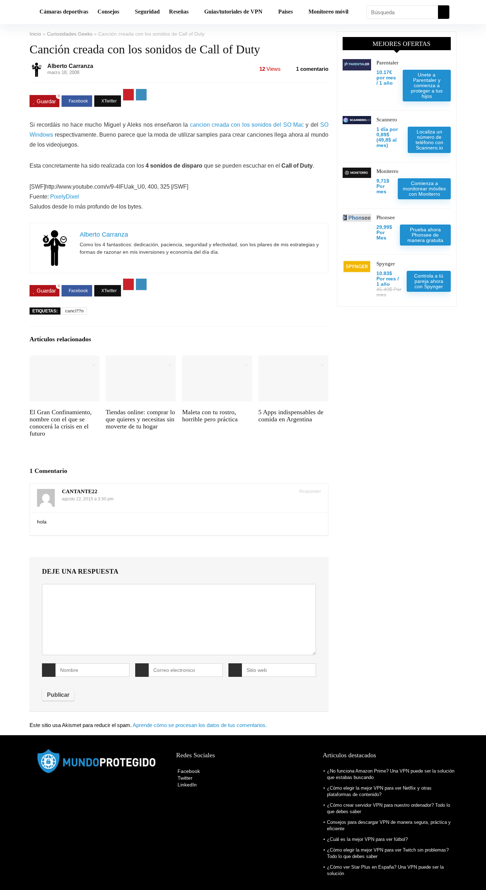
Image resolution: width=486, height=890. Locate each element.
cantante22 (79, 491)
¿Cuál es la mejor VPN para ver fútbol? (367, 839)
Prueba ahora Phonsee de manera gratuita (425, 235)
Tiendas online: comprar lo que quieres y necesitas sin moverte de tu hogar (140, 419)
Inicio (35, 34)
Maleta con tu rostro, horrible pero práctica (210, 416)
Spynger (385, 264)
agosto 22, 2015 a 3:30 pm (87, 498)
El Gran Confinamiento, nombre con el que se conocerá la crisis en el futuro (61, 423)
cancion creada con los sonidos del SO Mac (247, 125)
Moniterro (387, 171)
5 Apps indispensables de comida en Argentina (290, 416)
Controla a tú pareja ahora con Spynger (428, 281)
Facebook (188, 771)
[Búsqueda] (443, 12)
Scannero (386, 119)
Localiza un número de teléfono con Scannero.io (429, 140)
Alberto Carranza (70, 66)
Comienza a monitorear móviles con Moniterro (424, 188)
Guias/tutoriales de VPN (233, 12)
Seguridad (147, 12)
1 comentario (312, 69)
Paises (285, 12)
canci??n (74, 311)
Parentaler (387, 62)
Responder (309, 491)
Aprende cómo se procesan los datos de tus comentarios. (200, 725)
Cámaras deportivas (63, 12)
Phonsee (385, 217)
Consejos (108, 12)
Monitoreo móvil (328, 12)
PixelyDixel (64, 197)
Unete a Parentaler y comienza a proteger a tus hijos (427, 85)
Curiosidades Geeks (70, 34)
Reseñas (179, 12)
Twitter (184, 778)
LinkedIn (186, 785)
